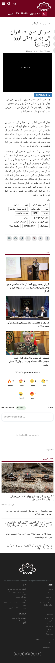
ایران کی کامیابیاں (20, 221)
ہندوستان (49, 634)
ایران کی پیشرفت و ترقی (39, 221)
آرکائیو (49, 597)
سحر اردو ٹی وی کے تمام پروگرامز (16, 593)
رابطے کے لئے (20, 621)
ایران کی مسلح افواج (41, 217)
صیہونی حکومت (22, 213)
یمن (47, 209)
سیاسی (50, 594)
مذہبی (50, 589)
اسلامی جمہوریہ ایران (40, 205)
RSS (24, 623)
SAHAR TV (27, 569)
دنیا (51, 636)
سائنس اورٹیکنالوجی (44, 639)
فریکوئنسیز (20, 597)
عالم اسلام (48, 626)
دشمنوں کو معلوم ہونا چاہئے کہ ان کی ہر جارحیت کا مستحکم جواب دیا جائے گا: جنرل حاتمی (29, 361)
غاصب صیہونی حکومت (18, 209)
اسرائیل (45, 213)
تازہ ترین (48, 618)
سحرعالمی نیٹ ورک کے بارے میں (14, 603)
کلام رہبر (49, 621)
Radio (24, 14)
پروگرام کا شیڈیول (17, 607)
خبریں (11, 14)
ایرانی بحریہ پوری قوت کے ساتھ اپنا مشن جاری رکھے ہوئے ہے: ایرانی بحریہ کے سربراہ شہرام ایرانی (27, 288)
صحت (51, 644)
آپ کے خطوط (48, 605)
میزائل (26, 217)
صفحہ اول (35, 14)
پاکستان (49, 631)
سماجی (50, 592)
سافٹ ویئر (48, 600)
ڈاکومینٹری (48, 647)
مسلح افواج (44, 226)
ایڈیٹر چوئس (35, 209)
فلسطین (16, 205)
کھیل (51, 642)
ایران (35, 23)
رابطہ (23, 600)
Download (41, 95)
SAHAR (45, 7)
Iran (35, 213)
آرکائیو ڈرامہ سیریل (16, 589)
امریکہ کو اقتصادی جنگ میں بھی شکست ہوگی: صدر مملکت (28, 324)
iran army (29, 226)
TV (17, 14)
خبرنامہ (49, 623)
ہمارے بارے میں (46, 602)
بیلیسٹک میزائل (14, 226)
